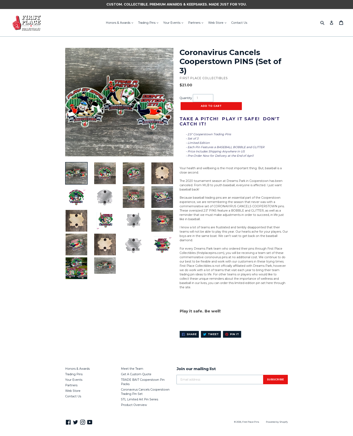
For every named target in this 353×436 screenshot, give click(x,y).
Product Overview (134, 405)
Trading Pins (149, 23)
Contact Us (239, 23)
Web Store (218, 23)
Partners (196, 23)
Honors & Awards (120, 23)
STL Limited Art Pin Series (139, 399)
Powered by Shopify (277, 421)
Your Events (174, 23)
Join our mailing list (196, 369)
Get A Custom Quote (136, 374)
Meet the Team (132, 369)
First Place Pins (250, 421)
